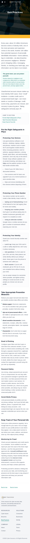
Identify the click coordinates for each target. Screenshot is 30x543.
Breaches (3, 516)
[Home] (2, 2)
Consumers (19, 513)
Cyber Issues (4, 513)
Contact (3, 530)
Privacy (18, 530)
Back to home (14, 487)
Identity (18, 520)
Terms (18, 527)
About (2, 527)
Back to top (4, 487)
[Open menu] (5, 2)
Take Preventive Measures (10, 120)
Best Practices (5, 520)
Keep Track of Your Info (9, 122)
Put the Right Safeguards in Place (12, 117)
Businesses (19, 516)
